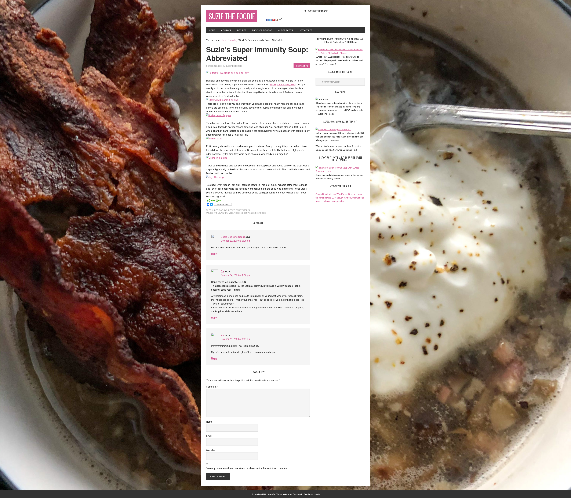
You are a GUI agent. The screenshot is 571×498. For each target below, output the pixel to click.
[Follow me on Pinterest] (273, 20)
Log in (317, 494)
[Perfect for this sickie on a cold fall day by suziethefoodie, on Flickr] (227, 73)
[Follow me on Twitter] (270, 20)
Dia (222, 271)
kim (222, 335)
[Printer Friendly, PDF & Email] (214, 200)
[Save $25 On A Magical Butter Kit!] (333, 129)
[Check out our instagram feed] (277, 20)
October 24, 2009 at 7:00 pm (235, 275)
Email (209, 436)
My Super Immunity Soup (283, 84)
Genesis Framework (293, 494)
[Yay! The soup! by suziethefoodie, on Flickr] (215, 177)
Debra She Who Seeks (233, 236)
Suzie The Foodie (231, 16)
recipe (231, 210)
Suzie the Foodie (257, 213)
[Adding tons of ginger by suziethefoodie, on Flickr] (218, 115)
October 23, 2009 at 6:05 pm (235, 240)
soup (238, 210)
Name (209, 421)
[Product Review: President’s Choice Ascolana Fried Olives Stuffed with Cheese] (340, 52)
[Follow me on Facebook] (267, 20)
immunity (223, 213)
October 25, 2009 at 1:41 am (235, 339)
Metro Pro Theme (275, 494)
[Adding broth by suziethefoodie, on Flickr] (214, 138)
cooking (223, 210)
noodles (238, 213)
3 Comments (302, 66)
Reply (214, 253)
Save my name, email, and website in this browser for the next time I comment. (247, 468)
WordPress (308, 494)
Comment (212, 386)
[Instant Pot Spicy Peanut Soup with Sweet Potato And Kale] (340, 171)
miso (231, 213)
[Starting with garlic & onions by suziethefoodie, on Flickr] (222, 100)
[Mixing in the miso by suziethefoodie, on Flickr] (217, 157)
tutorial (245, 210)
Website (210, 450)
